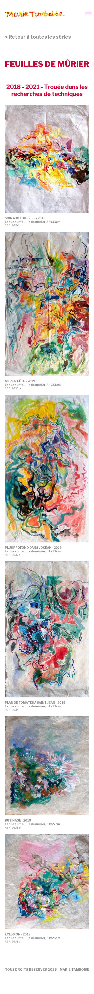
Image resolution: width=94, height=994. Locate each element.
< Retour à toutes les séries (38, 37)
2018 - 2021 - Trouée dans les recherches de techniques (47, 90)
